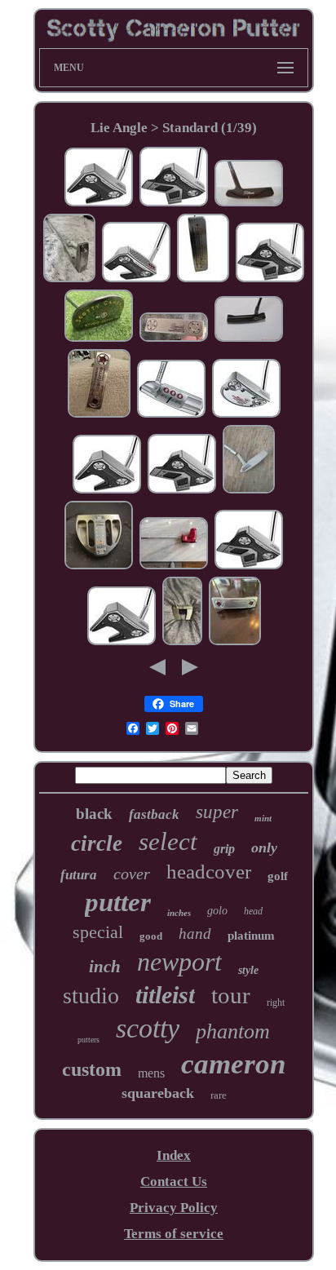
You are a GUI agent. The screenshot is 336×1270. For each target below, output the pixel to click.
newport (179, 961)
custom (92, 1069)
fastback (154, 814)
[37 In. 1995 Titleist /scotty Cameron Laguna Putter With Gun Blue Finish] (249, 339)
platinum (251, 935)
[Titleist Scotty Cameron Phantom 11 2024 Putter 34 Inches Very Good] (174, 203)
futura (78, 875)
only (264, 847)
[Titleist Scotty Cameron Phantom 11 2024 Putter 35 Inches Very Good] (182, 490)
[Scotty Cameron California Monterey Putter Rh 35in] (99, 415)
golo (217, 911)
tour (230, 995)
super (217, 812)
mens (151, 1073)
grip (224, 849)
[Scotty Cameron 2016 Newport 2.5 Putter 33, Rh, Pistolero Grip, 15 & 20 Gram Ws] (235, 642)
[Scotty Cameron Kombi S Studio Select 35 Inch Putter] (99, 566)
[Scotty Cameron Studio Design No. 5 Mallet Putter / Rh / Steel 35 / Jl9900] (99, 339)
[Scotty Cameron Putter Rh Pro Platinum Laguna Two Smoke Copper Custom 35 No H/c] (249, 203)
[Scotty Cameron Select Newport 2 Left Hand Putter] (248, 490)
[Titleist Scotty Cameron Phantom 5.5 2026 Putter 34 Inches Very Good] (136, 279)
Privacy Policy (174, 1207)
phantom (233, 1031)
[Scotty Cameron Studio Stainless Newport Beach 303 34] (203, 279)
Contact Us (173, 1181)
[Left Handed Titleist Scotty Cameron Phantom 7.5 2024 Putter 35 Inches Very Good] (99, 203)
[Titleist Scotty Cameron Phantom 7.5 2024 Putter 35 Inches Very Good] (107, 490)
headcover (208, 872)
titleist (165, 994)
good (150, 936)
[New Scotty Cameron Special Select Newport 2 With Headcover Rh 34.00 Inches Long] (174, 339)
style (248, 970)
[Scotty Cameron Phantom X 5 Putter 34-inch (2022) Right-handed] (182, 642)
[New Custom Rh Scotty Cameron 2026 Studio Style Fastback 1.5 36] (174, 566)
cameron (233, 1064)
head (253, 911)
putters (88, 1039)
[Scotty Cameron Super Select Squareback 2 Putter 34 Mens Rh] (69, 279)
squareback (158, 1093)
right (276, 1002)
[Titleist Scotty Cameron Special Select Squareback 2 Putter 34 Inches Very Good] (171, 415)
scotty (147, 1028)
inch (105, 966)
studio (91, 995)
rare (218, 1095)
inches (179, 913)
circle (96, 843)
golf (277, 876)
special (98, 932)
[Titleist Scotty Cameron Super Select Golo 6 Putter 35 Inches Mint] (246, 415)
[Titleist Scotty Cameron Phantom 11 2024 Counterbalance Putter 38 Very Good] (270, 279)
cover (131, 874)
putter (118, 902)
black (94, 813)
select (168, 841)
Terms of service (173, 1233)
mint (263, 818)
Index (174, 1155)
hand (195, 933)
